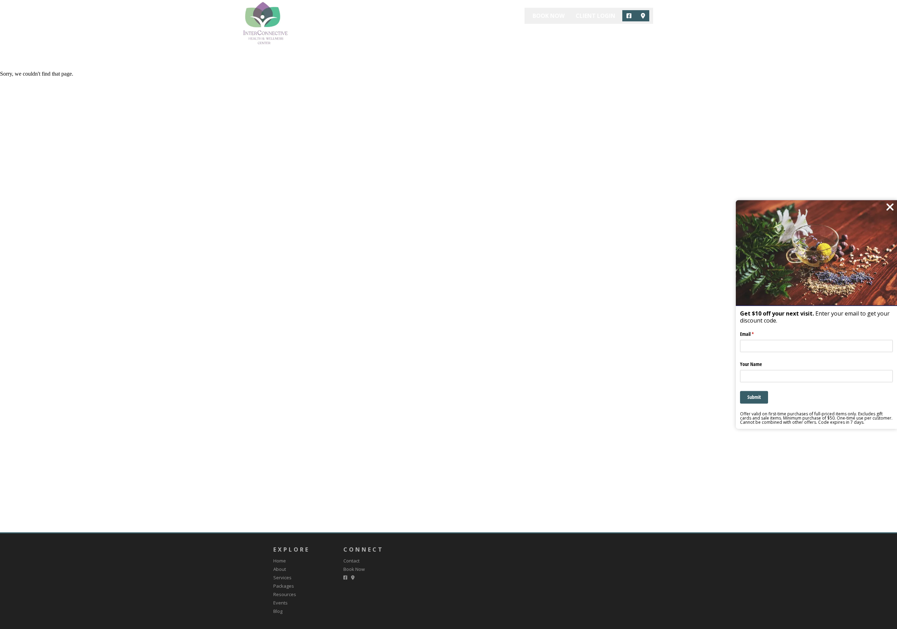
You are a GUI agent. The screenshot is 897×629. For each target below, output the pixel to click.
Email (755, 334)
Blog (606, 33)
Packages (498, 33)
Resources (539, 33)
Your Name (751, 364)
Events (576, 33)
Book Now (548, 16)
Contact (639, 33)
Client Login (595, 16)
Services (460, 33)
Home (397, 33)
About (427, 33)
